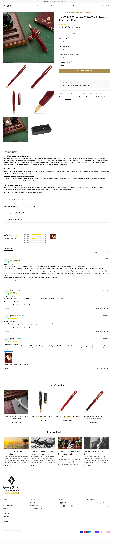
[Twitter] (64, 506)
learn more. (68, 99)
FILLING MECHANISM (14, 212)
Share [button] (7, 284)
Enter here (66, 1)
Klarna (102, 93)
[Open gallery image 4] (15, 103)
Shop (38, 5)
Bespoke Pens (55, 5)
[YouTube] (72, 506)
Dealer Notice (34, 503)
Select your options (84, 71)
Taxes (84, 93)
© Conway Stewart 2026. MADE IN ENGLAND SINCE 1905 (37, 532)
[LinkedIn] (74, 506)
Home (60, 12)
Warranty (62, 93)
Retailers (5, 521)
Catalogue (5, 508)
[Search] (106, 5)
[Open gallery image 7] (41, 129)
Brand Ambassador (8, 505)
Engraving (98, 34)
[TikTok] (66, 506)
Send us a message (84, 85)
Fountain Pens (7, 513)
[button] (105, 284)
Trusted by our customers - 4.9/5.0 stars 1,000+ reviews (84, 75)
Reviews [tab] (7, 248)
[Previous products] (5, 402)
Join (108, 506)
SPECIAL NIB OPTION (13, 199)
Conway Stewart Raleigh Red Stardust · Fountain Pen (17, 280)
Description (10, 152)
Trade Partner (6, 518)
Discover (45, 5)
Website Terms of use (36, 508)
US (5, 532)
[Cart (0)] (109, 5)
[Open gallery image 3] (41, 76)
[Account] (102, 5)
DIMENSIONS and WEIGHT (16, 219)
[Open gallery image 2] (15, 76)
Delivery (71, 93)
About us (5, 503)
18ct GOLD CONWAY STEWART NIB (20, 206)
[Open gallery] (28, 37)
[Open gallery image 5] (41, 103)
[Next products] (108, 402)
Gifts (78, 93)
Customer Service (72, 5)
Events (4, 511)
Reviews (63, 5)
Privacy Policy (34, 505)
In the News (6, 516)
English (14, 532)
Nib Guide (71, 34)
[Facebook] (61, 506)
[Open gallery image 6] (15, 129)
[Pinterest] (69, 506)
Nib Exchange (93, 93)
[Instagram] (59, 506)
